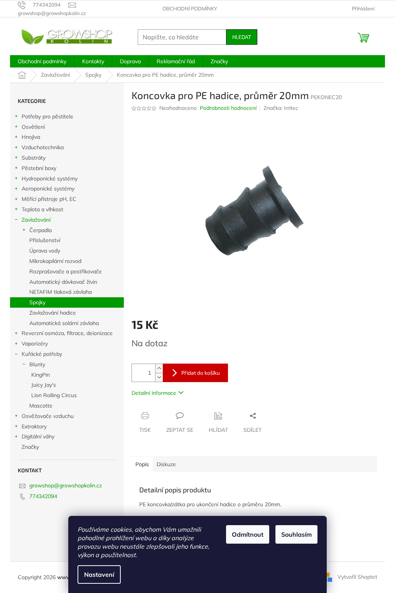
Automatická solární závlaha (64, 323)
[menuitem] (42, 61)
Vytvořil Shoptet (357, 576)
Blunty (37, 364)
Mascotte (40, 405)
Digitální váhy (38, 436)
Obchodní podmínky (189, 8)
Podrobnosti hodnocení (228, 107)
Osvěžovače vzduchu (48, 416)
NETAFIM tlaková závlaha (60, 291)
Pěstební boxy (39, 168)
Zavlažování (36, 219)
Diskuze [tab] (166, 464)
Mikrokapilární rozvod (55, 261)
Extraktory (34, 426)
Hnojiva (31, 136)
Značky (30, 446)
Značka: (280, 107)
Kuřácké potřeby (42, 353)
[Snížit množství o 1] (159, 377)
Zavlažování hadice (52, 312)
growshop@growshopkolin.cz (65, 485)
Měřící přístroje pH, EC (49, 198)
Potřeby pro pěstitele (47, 116)
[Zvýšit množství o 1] (159, 368)
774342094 (43, 496)
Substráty (34, 157)
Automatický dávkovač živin (63, 281)
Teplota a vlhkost (42, 209)
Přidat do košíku (200, 372)
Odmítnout (247, 534)
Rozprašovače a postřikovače (65, 271)
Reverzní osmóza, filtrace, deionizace (67, 333)
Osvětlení (33, 126)
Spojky (37, 302)
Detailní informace (154, 392)
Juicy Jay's (43, 384)
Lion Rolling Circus (54, 395)
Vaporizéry (35, 343)
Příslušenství (44, 240)
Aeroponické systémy (48, 188)
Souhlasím (296, 534)
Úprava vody (44, 250)
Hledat (241, 37)
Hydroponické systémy (50, 178)
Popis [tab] (142, 464)
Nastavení (99, 574)
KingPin (40, 374)
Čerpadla (40, 230)
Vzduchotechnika (43, 147)
